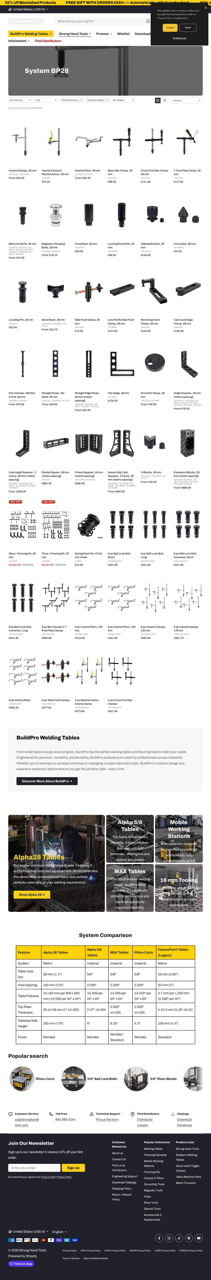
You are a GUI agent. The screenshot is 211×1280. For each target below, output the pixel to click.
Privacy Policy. (64, 1177)
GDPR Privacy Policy (140, 1250)
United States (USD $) (29, 9)
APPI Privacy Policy (91, 1250)
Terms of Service (71, 1258)
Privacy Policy (69, 1250)
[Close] (206, 7)
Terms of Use (48, 1177)
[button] (20, 100)
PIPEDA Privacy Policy (191, 1250)
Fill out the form (107, 1119)
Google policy (180, 18)
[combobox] (103, 21)
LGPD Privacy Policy (165, 1250)
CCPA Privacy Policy (115, 1250)
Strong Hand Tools (32, 1250)
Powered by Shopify (22, 1256)
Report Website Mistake (96, 1258)
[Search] (148, 21)
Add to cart (25, 162)
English (57, 1232)
